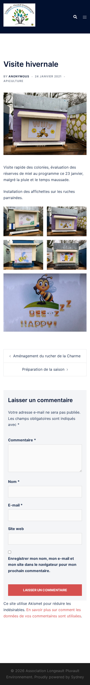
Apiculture (13, 81)
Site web (16, 528)
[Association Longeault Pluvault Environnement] (19, 16)
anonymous (19, 76)
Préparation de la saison (43, 369)
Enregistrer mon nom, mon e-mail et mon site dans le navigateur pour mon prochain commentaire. (42, 564)
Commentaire (22, 440)
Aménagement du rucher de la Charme (47, 356)
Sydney (77, 677)
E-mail (15, 505)
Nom (14, 481)
